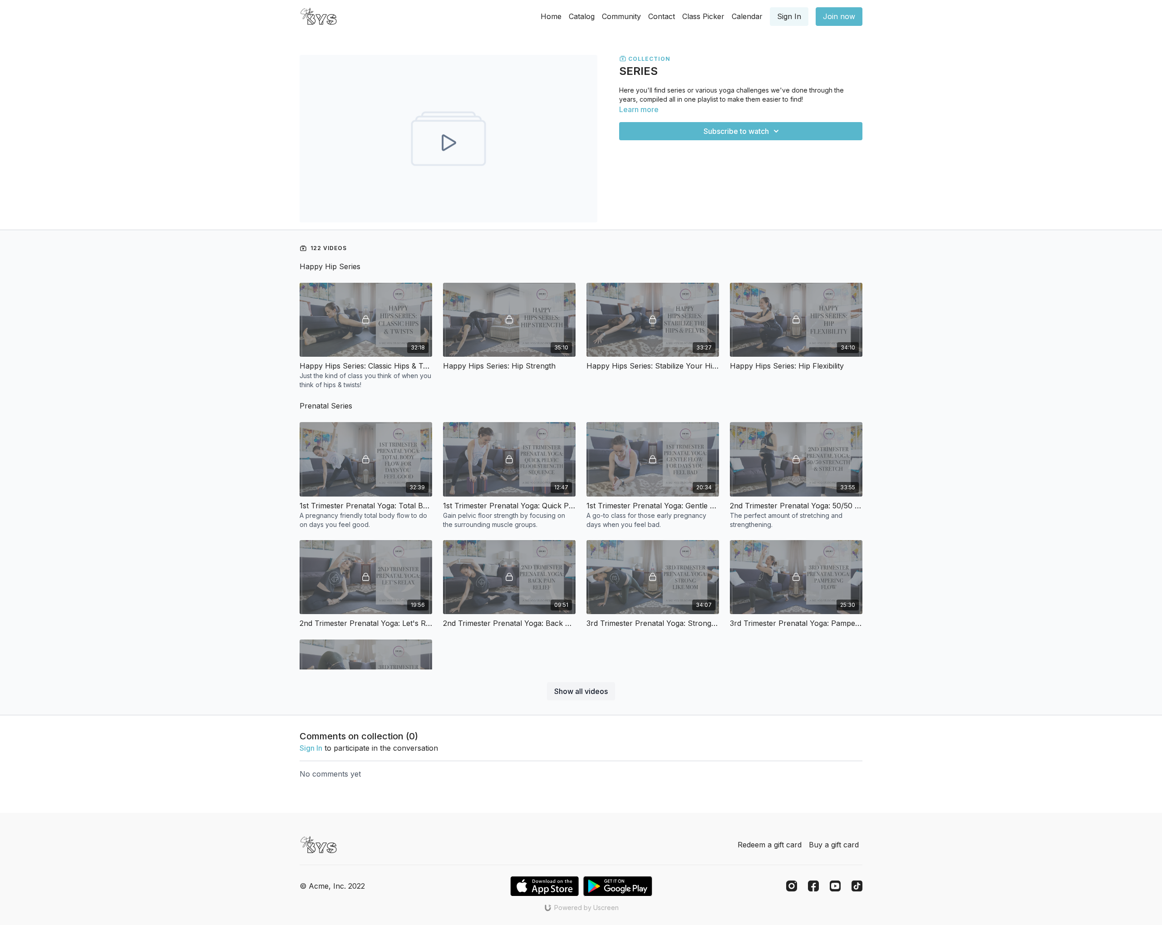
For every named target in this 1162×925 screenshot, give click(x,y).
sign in (311, 748)
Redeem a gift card (770, 844)
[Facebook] (813, 886)
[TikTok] (857, 886)
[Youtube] (835, 886)
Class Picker (703, 16)
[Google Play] (618, 886)
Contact (661, 16)
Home (551, 16)
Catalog (582, 16)
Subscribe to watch (736, 131)
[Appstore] (544, 886)
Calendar (747, 16)
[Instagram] (791, 886)
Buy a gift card (834, 844)
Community (621, 16)
